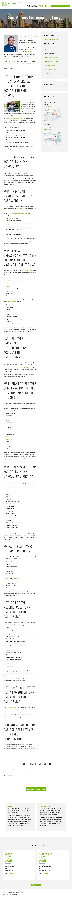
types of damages (29, 270)
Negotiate (8, 142)
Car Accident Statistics (52, 39)
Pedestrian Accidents (51, 61)
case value (16, 241)
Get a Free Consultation (36, 789)
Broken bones (9, 418)
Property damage (10, 295)
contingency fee (24, 458)
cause (25, 638)
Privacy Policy (6, 894)
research (22, 208)
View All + (48, 73)
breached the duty (12, 636)
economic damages (8, 280)
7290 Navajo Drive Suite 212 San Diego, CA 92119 (45, 868)
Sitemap (11, 894)
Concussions (9, 436)
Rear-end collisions (10, 561)
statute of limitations (13, 707)
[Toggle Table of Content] (14, 69)
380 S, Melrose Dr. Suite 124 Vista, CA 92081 (11, 868)
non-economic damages (11, 301)
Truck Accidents (50, 65)
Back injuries (9, 439)
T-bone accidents (15, 578)
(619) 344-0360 (43, 6)
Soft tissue (8, 422)
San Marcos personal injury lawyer (17, 118)
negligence (15, 630)
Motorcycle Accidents (52, 57)
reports (22, 173)
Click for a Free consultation (60, 5)
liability (28, 367)
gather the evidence (22, 670)
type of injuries (11, 218)
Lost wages (8, 286)
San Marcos (21, 36)
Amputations (9, 444)
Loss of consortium (10, 323)
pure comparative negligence (18, 367)
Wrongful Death (50, 69)
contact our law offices (12, 61)
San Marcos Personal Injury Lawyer (54, 48)
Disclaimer (16, 894)
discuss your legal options (16, 63)
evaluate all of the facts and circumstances (20, 213)
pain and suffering (30, 51)
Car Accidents (49, 53)
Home (5, 31)
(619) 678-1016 (47, 129)
